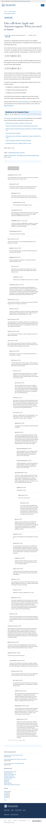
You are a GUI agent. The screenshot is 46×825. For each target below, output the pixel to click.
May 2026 (6, 795)
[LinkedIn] (37, 821)
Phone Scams (7, 157)
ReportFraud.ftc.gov (8, 105)
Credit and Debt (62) (8, 773)
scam (13, 148)
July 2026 (6, 793)
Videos (24, 810)
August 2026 (6, 791)
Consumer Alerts (11, 11)
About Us (10, 820)
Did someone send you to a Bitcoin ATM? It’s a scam (18, 143)
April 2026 (6, 797)
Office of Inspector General (9, 822)
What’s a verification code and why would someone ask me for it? (22, 126)
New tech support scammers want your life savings (18, 140)
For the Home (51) (8, 778)
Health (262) (6, 781)
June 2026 (6, 794)
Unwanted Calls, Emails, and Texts (16, 152)
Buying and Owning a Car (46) (10, 771)
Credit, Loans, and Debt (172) (10, 774)
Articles (12, 810)
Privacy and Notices (22, 820)
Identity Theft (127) (8, 783)
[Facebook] (33, 821)
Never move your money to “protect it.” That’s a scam (19, 123)
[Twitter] (35, 821)
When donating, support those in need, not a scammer (15, 759)
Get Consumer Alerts (14, 814)
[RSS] (40, 821)
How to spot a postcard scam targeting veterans (14, 763)
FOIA (28, 820)
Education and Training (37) (9, 777)
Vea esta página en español (9, 13)
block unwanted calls (25, 101)
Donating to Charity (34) (9, 776)
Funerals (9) (6, 780)
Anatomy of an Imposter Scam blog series (16, 118)
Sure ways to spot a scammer (13, 133)
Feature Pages (7, 810)
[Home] (10, 6)
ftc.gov (5, 820)
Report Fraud (6, 814)
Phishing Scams (12, 155)
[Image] (23, 113)
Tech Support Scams (22, 155)
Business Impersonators (33, 155)
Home (5, 11)
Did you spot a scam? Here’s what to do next (13, 755)
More (5, 799)
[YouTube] (39, 821)
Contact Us (15, 820)
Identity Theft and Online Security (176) (12, 784)
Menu (43, 5)
